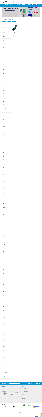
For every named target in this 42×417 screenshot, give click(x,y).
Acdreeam (4, 22)
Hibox (3, 144)
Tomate (3, 321)
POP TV (3, 247)
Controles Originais (4, 388)
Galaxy (3, 122)
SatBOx (3, 273)
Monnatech (4, 207)
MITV (3, 204)
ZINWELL (3, 368)
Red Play (3, 265)
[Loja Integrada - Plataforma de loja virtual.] (19, 412)
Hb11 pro (3, 141)
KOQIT (3, 174)
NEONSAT (4, 218)
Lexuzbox (4, 177)
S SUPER (3, 292)
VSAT (3, 353)
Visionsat (3, 346)
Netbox (3, 222)
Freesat (3, 119)
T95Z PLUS (4, 306)
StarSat (3, 298)
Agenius (3, 25)
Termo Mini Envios (13, 395)
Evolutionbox (4, 115)
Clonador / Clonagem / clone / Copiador (6, 90)
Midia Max (4, 199)
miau (3, 193)
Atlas (3, 47)
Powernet (4, 248)
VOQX (3, 350)
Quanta (3, 258)
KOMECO (3, 171)
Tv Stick (3, 335)
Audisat (3, 54)
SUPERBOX (4, 303)
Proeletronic (4, 255)
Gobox (3, 127)
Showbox (4, 277)
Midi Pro (3, 200)
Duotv (3, 100)
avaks (3, 55)
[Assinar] (19, 383)
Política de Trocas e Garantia (14, 388)
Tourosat (3, 325)
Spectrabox (4, 287)
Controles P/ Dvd (4, 391)
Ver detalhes (15, 30)
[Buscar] (24, 2)
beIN (3, 66)
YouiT (3, 365)
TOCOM (3, 313)
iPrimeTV (3, 163)
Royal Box (4, 270)
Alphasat (3, 33)
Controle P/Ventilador (4, 393)
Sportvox (3, 291)
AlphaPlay (4, 32)
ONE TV (3, 232)
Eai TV (3, 101)
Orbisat (3, 237)
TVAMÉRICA (4, 331)
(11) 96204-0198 (22, 394)
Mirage (3, 203)
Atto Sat (3, 50)
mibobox (3, 196)
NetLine (3, 225)
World (3, 357)
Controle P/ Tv (3, 396)
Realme (3, 259)
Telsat (3, 309)
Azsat (3, 62)
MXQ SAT (3, 214)
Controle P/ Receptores (8, 19)
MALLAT (3, 181)
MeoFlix (3, 192)
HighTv (3, 145)
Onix (3, 233)
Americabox (4, 36)
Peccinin (3, 240)
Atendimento (12, 389)
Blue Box (3, 72)
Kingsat (3, 170)
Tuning (3, 328)
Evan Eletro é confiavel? (13, 390)
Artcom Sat (4, 43)
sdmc (3, 276)
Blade (3, 69)
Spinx (3, 288)
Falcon (3, 116)
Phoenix (3, 243)
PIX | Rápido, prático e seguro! (14, 392)
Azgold (3, 61)
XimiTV (3, 361)
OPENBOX (4, 236)
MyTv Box (4, 215)
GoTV (3, 134)
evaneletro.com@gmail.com (24, 395)
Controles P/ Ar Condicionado (5, 389)
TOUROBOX (4, 324)
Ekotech (3, 104)
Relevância (13, 21)
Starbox (3, 295)
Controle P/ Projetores (4, 392)
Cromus (3, 93)
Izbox (3, 166)
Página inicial (3, 19)
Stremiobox (4, 299)
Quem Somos (12, 394)
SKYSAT (3, 284)
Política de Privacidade (13, 393)
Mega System (4, 189)
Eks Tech (3, 105)
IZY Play (3, 167)
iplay (3, 160)
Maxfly (3, 182)
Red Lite (3, 262)
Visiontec (3, 347)
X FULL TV (3, 358)
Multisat (3, 210)
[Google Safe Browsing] (29, 405)
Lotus (3, 178)
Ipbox (3, 159)
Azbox (3, 58)
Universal (4, 342)
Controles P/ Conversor (4, 390)
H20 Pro (3, 138)
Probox (3, 254)
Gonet (3, 130)
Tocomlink (4, 317)
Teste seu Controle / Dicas (14, 396)
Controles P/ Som (4, 395)
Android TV (4, 40)
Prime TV (3, 251)
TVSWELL (3, 336)
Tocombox (4, 314)
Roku (3, 269)
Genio (3, 123)
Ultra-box (3, 339)
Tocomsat (4, 320)
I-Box (3, 149)
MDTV (3, 185)
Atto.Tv (3, 51)
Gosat (3, 133)
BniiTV (3, 73)
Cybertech (4, 94)
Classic (3, 88)
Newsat (3, 226)
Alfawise (3, 29)
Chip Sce (3, 84)
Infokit (3, 152)
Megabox (4, 188)
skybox (3, 281)
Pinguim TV (4, 244)
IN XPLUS (3, 156)
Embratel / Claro (4, 108)
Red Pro (3, 266)
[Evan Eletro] (6, 2)
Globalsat (4, 126)
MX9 (3, 211)
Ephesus (3, 111)
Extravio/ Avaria (12, 400)
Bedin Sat (4, 65)
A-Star (3, 44)
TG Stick (3, 310)
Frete (11, 391)
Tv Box (3, 332)
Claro (3, 87)
